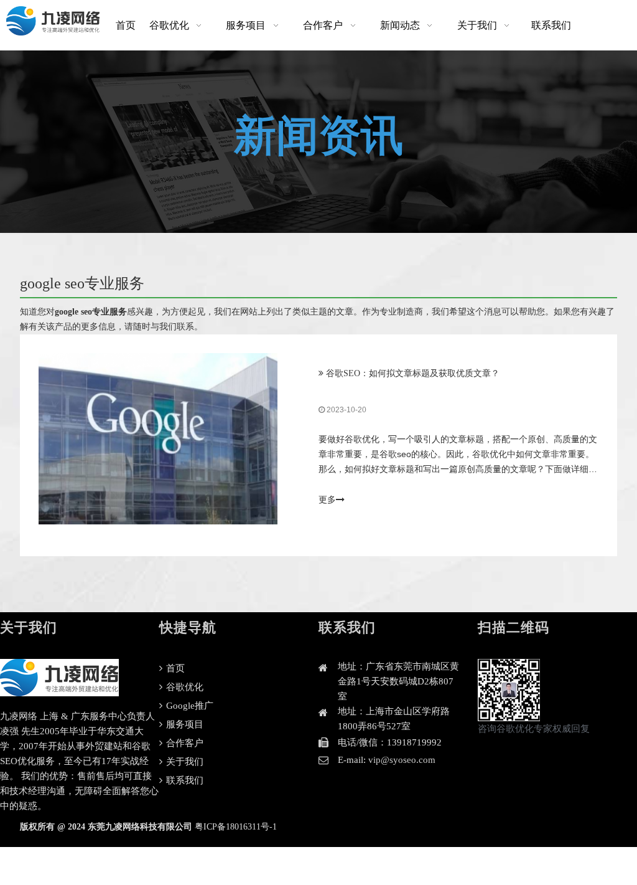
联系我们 (183, 780)
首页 (174, 668)
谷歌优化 (183, 687)
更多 (327, 499)
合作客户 (183, 743)
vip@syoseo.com (401, 760)
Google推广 (188, 706)
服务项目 (183, 724)
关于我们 (183, 762)
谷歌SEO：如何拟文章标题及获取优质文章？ (413, 373)
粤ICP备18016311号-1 (236, 826)
